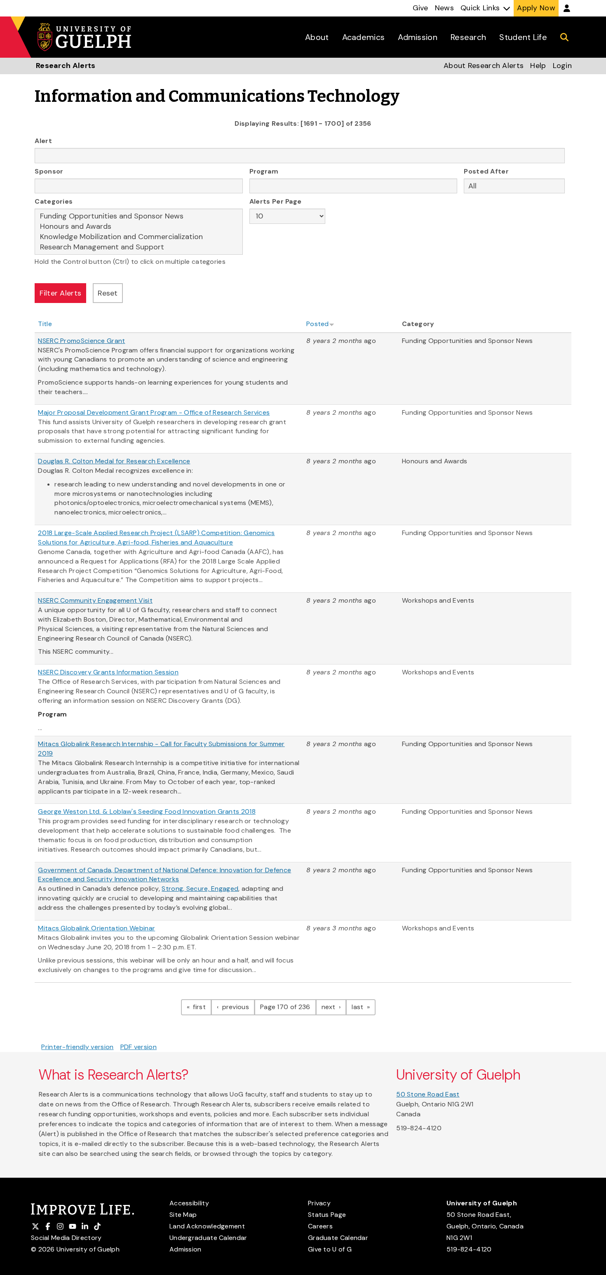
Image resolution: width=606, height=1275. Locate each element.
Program (263, 171)
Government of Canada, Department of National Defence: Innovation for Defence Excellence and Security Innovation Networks (164, 875)
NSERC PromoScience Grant (81, 340)
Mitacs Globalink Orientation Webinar (96, 928)
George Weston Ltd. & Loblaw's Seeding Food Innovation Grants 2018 (147, 811)
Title (45, 323)
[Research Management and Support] (138, 247)
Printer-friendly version (77, 1047)
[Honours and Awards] (138, 226)
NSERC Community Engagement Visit (95, 600)
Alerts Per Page (275, 201)
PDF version (138, 1047)
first (201, 1006)
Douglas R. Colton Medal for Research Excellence (114, 461)
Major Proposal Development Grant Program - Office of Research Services (154, 412)
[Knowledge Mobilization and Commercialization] (138, 237)
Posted (317, 323)
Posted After (486, 171)
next (334, 1006)
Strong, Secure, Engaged (200, 888)
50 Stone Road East (427, 1094)
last (364, 1006)
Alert (43, 140)
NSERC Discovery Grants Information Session (108, 672)
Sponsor (49, 171)
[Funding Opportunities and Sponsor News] (138, 216)
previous (237, 1006)
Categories (54, 201)
